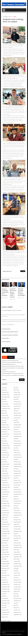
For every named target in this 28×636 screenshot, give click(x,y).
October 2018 (5, 466)
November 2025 (5, 394)
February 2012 (5, 526)
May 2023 (16, 420)
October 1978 (17, 584)
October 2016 (17, 485)
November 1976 (5, 589)
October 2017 (17, 475)
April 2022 (16, 429)
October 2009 (17, 529)
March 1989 (16, 559)
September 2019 (18, 457)
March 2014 (16, 508)
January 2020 (17, 452)
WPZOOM (19, 634)
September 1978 (6, 587)
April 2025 (16, 399)
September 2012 (6, 524)
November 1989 (17, 554)
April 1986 (16, 568)
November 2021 (17, 434)
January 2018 (5, 473)
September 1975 (6, 603)
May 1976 (16, 593)
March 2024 (4, 413)
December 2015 (5, 492)
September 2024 (6, 408)
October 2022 (17, 427)
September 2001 (18, 531)
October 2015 (5, 494)
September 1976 (6, 591)
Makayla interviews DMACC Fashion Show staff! (12, 366)
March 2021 (4, 441)
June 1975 (4, 605)
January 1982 (17, 573)
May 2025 (4, 399)
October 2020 (17, 445)
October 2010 (5, 529)
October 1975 (17, 600)
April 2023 (4, 422)
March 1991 (4, 543)
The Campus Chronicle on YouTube (10, 335)
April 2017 (16, 478)
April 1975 (4, 607)
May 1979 (4, 577)
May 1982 (16, 570)
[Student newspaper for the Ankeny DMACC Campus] (14, 4)
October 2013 (5, 515)
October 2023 (17, 418)
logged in (10, 310)
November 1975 (5, 600)
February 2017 (17, 480)
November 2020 (5, 445)
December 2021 (5, 434)
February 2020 (5, 452)
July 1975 (16, 603)
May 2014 (16, 505)
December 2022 (17, 424)
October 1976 (17, 589)
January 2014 (17, 510)
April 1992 (4, 536)
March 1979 (4, 580)
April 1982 (4, 573)
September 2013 (18, 515)
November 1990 (17, 545)
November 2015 (17, 492)
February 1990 (5, 552)
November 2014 (5, 503)
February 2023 (5, 424)
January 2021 (5, 443)
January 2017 (5, 482)
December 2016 (17, 482)
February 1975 (5, 610)
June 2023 (4, 420)
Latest (4, 357)
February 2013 (17, 519)
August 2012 (16, 524)
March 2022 (4, 431)
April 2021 (16, 438)
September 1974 (18, 614)
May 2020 (16, 448)
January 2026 (17, 392)
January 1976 (5, 598)
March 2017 (4, 480)
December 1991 (5, 538)
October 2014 (17, 503)
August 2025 (16, 397)
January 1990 (17, 552)
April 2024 (16, 411)
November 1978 (5, 584)
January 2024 (5, 415)
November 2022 (5, 427)
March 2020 (16, 450)
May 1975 (16, 605)
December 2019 (5, 455)
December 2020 (17, 443)
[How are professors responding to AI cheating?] (5, 285)
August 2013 (5, 517)
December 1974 (5, 612)
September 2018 (18, 466)
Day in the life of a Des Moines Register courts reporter (13, 293)
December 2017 (17, 473)
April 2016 (16, 487)
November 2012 (17, 522)
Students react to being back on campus (13, 20)
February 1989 (5, 561)
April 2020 (4, 450)
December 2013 (5, 512)
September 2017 (6, 478)
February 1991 (17, 543)
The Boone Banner (6, 341)
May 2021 (4, 438)
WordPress (9, 634)
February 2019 (17, 461)
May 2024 (4, 411)
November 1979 (5, 575)
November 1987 (5, 568)
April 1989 (4, 559)
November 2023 (5, 418)
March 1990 (16, 549)
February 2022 (17, 431)
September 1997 (6, 533)
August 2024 (16, 408)
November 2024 (5, 406)
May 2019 (4, 459)
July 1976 (4, 593)
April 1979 (16, 577)
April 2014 (4, 508)
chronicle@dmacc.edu (11, 324)
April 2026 (4, 390)
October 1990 (5, 547)
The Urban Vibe (5, 338)
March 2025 (4, 401)
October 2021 (5, 436)
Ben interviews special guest (8, 371)
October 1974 (5, 614)
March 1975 (16, 607)
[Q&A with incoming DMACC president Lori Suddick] (21, 285)
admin (14, 16)
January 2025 (5, 404)
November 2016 (5, 485)
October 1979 (17, 575)
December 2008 (5, 531)
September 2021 (18, 436)
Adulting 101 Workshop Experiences (10, 360)
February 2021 (17, 441)
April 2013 (16, 517)
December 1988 (5, 563)
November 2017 (5, 475)
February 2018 (17, 471)
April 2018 (16, 468)
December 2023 (17, 415)
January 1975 (17, 610)
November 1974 (17, 612)
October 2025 (17, 394)
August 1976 (16, 591)
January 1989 (17, 561)
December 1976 (17, 587)
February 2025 (17, 401)
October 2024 (17, 406)
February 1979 (17, 580)
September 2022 (6, 429)
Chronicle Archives (6, 329)
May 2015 (16, 496)
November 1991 (17, 538)
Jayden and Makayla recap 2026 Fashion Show (12, 373)
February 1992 (17, 536)
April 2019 (16, 459)
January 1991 (5, 545)
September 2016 (6, 487)
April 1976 (4, 596)
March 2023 (16, 422)
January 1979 (5, 582)
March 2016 (4, 489)
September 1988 (18, 566)
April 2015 (4, 499)
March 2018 (4, 471)
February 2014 (5, 510)
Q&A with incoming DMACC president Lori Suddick (21, 292)
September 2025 (6, 397)
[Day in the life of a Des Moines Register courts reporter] (13, 285)
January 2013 (5, 522)
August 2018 (5, 468)
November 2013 (17, 512)
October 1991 (5, 540)
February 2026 (5, 392)
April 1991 (16, 540)
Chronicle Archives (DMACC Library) (10, 331)
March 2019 (4, 461)
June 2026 (4, 387)
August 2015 (5, 496)
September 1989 (18, 556)
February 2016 (17, 489)
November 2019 (17, 455)
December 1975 (17, 598)
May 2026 (16, 387)
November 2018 (17, 464)
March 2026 (16, 390)
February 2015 (5, 501)
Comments (11, 357)
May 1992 (16, 533)
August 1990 (5, 549)
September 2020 (6, 448)
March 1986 (4, 570)
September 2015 (18, 494)
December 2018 (5, 464)
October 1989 (5, 556)
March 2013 (4, 519)
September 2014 (6, 505)
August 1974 (5, 617)
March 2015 (16, 499)
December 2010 (17, 526)
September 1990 (18, 547)
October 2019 (5, 457)
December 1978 (17, 582)
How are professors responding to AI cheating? (5, 292)
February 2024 (17, 413)
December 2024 (17, 404)
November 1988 (17, 563)
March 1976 (16, 596)
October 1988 (5, 566)
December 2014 (17, 501)
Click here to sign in (6, 620)
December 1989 (5, 554)
